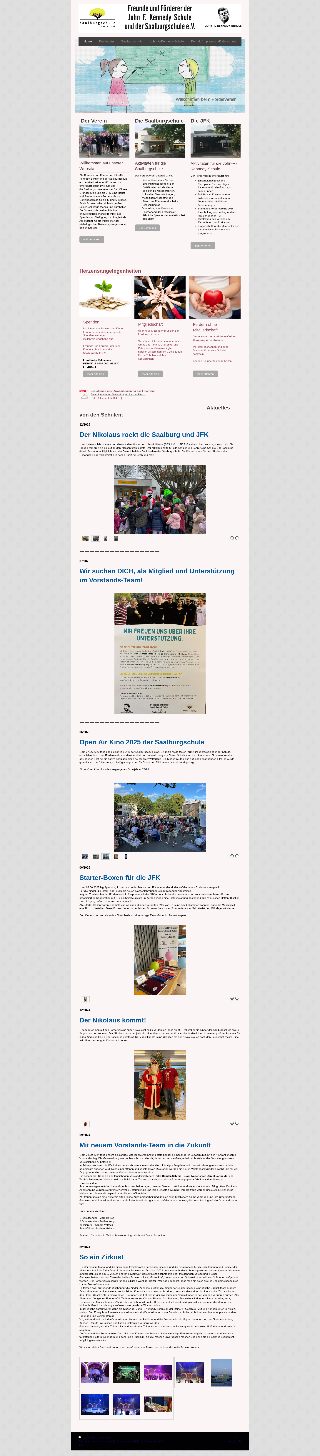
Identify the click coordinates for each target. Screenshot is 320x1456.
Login (238, 1437)
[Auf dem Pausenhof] (160, 499)
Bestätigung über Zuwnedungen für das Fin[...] (118, 394)
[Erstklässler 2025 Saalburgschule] (85, 538)
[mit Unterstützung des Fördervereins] (105, 538)
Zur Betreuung (147, 227)
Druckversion (90, 1437)
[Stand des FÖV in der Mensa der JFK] (160, 960)
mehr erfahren (91, 239)
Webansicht (234, 1441)
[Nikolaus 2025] (116, 538)
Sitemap (105, 1437)
